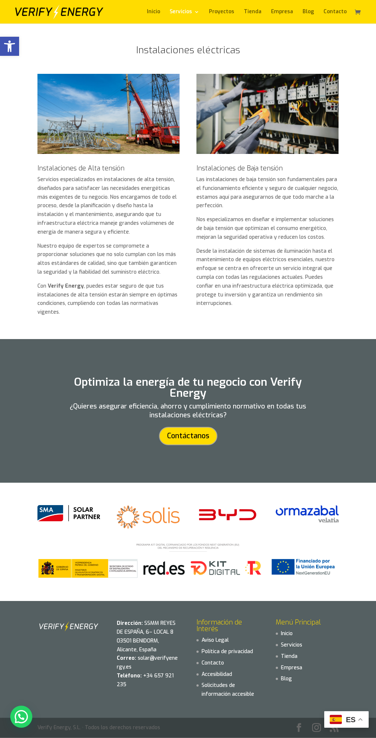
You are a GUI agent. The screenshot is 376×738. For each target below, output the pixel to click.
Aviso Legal (215, 640)
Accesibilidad (217, 674)
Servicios (291, 644)
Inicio (153, 12)
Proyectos (221, 12)
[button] (9, 46)
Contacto (335, 12)
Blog (308, 12)
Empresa (282, 12)
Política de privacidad (227, 651)
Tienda (252, 12)
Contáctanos (188, 436)
